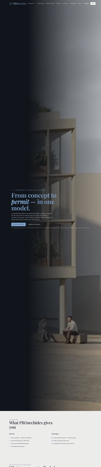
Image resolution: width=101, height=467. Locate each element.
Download (73, 3)
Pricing (58, 3)
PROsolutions (50, 3)
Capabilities (40, 3)
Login (80, 3)
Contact (65, 3)
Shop (93, 3)
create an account (18, 227)
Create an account (18, 224)
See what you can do (34, 224)
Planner (86, 3)
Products (31, 3)
